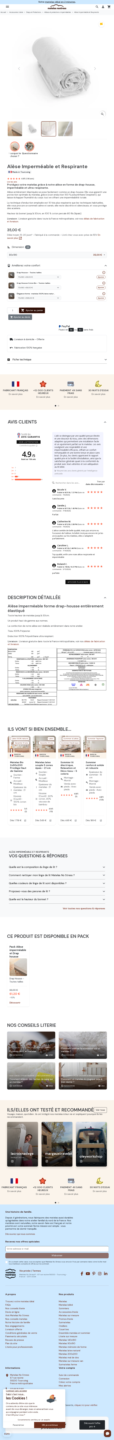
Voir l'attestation (28, 442)
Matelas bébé (66, 1305)
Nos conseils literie (15, 1308)
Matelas (63, 1301)
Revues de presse (14, 1340)
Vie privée (25, 1270)
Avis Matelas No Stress (17, 1315)
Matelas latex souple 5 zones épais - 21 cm (44, 765)
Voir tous (100, 1109)
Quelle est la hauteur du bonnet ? (28, 899)
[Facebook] (82, 1273)
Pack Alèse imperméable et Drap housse (18, 951)
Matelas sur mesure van (71, 1361)
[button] (97, 7)
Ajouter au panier (32, 310)
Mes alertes (65, 1385)
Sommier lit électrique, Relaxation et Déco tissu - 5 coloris (69, 768)
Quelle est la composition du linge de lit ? (33, 867)
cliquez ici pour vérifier (85, 1405)
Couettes (64, 1329)
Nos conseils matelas (16, 1319)
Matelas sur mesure (69, 1315)
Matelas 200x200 (68, 1354)
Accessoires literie (68, 1312)
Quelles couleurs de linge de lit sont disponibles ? (37, 883)
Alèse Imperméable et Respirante (18, 981)
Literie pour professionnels (19, 1347)
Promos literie (66, 1319)
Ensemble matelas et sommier (74, 1333)
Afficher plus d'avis (78, 582)
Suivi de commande (69, 1375)
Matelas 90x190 (67, 1343)
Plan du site (11, 1343)
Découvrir (15, 1002)
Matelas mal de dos (69, 1357)
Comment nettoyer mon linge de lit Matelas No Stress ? (42, 875)
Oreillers (63, 1326)
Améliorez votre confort (23, 265)
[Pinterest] (93, 1273)
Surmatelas (64, 1322)
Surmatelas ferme (68, 1364)
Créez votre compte (69, 1382)
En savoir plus (16, 394)
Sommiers (64, 1308)
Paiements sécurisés (16, 1336)
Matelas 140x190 (67, 1340)
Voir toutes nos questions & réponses (84, 908)
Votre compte (67, 1367)
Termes (36, 1270)
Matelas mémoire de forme (73, 1347)
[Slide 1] (17, 973)
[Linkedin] (105, 1273)
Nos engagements (14, 1326)
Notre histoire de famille (17, 1322)
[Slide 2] (19, 973)
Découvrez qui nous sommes (20, 1234)
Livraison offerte (13, 1329)
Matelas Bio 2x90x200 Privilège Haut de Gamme (18, 767)
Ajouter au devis (20, 317)
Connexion (64, 1378)
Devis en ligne (12, 1312)
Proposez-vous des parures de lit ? (29, 891)
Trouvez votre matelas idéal (19, 1301)
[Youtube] (88, 1273)
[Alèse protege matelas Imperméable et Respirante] (18, 967)
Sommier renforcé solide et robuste (95, 765)
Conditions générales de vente (21, 1333)
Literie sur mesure (68, 1336)
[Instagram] (99, 1273)
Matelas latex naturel (69, 1350)
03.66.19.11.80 (17, 1389)
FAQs (8, 1305)
